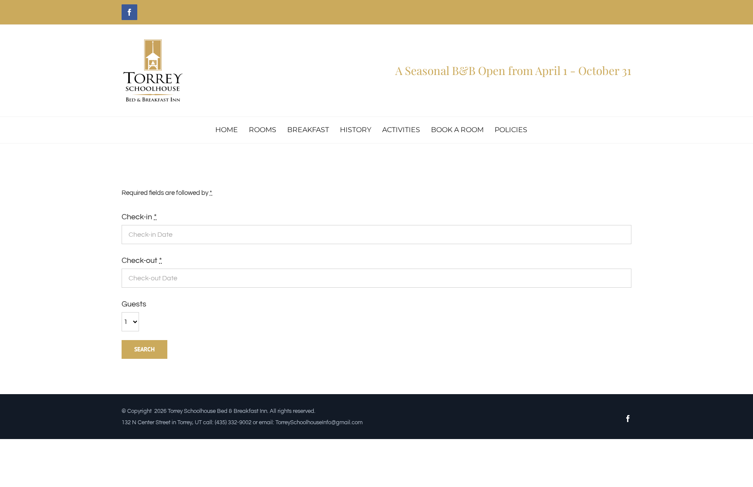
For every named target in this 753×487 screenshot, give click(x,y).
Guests (134, 304)
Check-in (139, 217)
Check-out (142, 260)
